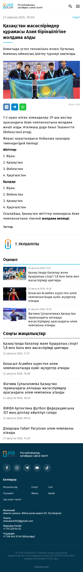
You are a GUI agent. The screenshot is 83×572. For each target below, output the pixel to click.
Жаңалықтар (10, 487)
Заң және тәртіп (12, 499)
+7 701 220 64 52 (12, 528)
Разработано (42, 567)
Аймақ (34, 493)
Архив (51, 493)
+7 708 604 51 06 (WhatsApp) (19, 536)
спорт (76, 17)
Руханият (8, 493)
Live (50, 487)
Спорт (34, 487)
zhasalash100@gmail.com (18, 520)
